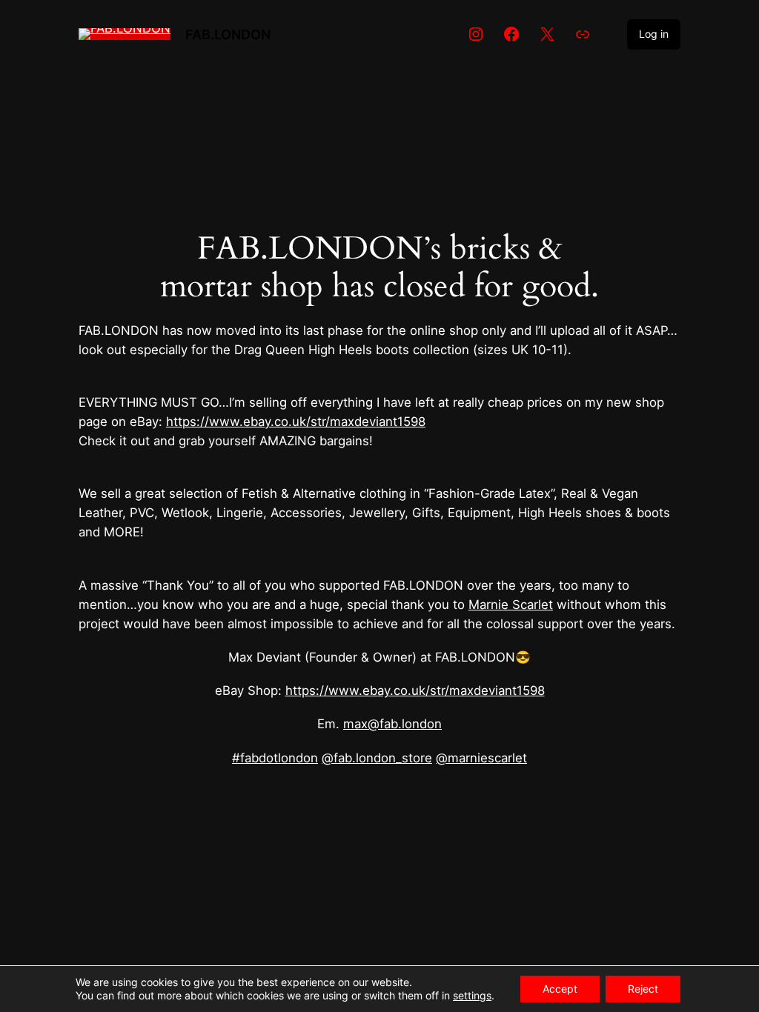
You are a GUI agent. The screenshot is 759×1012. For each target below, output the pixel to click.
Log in (654, 33)
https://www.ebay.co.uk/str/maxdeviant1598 (295, 421)
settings (472, 995)
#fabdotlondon (275, 757)
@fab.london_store (377, 757)
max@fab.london (392, 723)
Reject (643, 988)
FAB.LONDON (228, 34)
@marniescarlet (481, 757)
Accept (560, 988)
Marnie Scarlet (510, 604)
